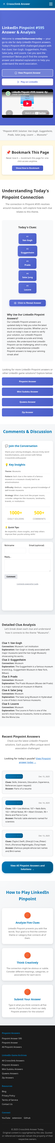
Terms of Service (10, 1100)
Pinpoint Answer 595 (12, 1038)
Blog (4, 1091)
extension (17, 1118)
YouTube (6, 1118)
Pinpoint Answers (10, 1065)
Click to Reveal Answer (29, 303)
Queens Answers (10, 1073)
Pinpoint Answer (27, 381)
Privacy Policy (8, 1095)
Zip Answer (27, 412)
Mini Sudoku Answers (12, 1069)
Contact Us (7, 1104)
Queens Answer (28, 402)
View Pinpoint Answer (29, 72)
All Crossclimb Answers (13, 1060)
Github (27, 1118)
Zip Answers (8, 1077)
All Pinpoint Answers (12, 1047)
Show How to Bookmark (27, 168)
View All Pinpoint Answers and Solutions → (27, 867)
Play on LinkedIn (29, 81)
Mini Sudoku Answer (27, 391)
